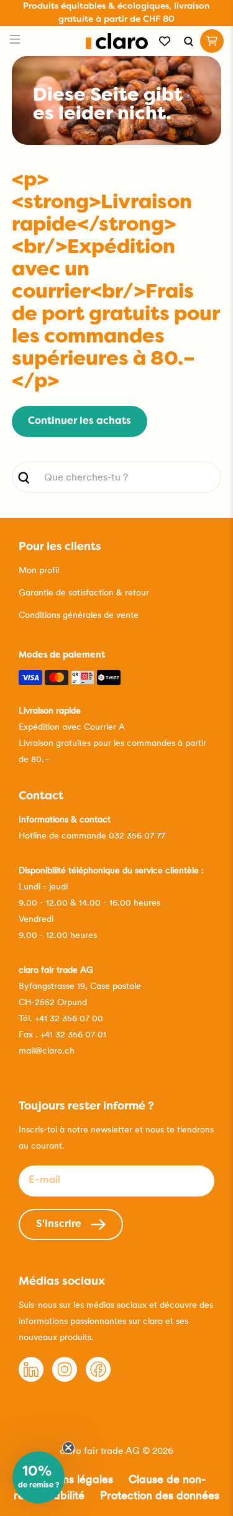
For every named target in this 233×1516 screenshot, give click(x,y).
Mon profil (39, 570)
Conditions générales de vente (79, 615)
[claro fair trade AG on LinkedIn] (31, 1379)
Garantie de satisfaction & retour (84, 592)
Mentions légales (70, 1479)
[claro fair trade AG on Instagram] (64, 1379)
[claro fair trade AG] (116, 41)
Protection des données (159, 1495)
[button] (38, 1477)
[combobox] (116, 477)
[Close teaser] (68, 1447)
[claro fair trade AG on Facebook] (98, 1379)
